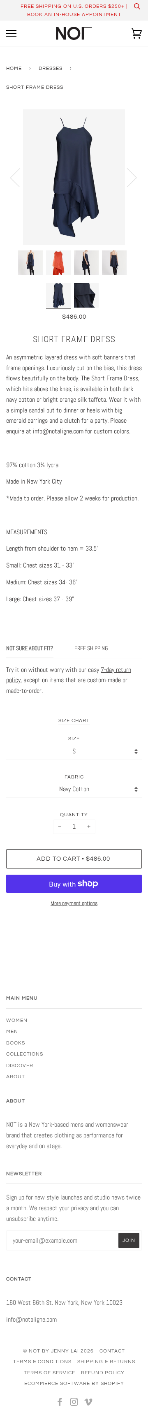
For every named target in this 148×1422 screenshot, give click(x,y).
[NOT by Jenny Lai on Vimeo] (88, 1403)
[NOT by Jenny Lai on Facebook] (60, 1403)
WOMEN (17, 1020)
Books (15, 1042)
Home (14, 68)
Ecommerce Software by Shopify (74, 1383)
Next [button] (127, 177)
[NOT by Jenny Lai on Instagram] (74, 1403)
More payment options (74, 903)
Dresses (50, 68)
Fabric (74, 776)
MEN (12, 1031)
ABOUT (15, 1076)
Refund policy (103, 1372)
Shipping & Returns (106, 1361)
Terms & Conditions (42, 1361)
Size (74, 738)
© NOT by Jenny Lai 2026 (58, 1350)
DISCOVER (19, 1065)
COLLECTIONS (24, 1053)
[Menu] (11, 33)
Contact (112, 1350)
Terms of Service (49, 1372)
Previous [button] (20, 177)
